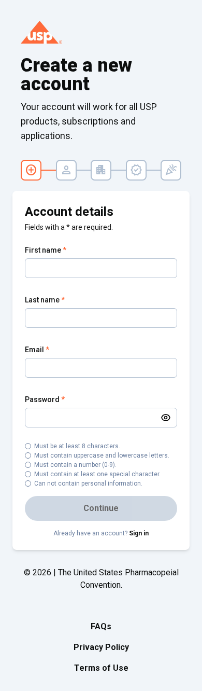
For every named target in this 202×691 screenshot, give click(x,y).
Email (37, 350)
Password (45, 399)
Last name (45, 300)
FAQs (101, 626)
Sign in (139, 533)
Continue (101, 508)
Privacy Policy (101, 647)
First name (45, 250)
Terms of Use (101, 668)
